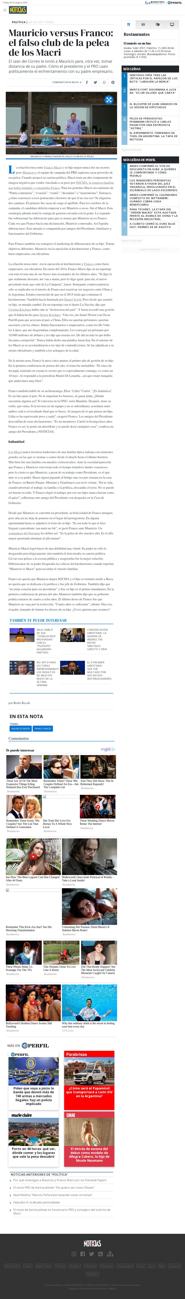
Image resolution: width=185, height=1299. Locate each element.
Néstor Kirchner (50, 315)
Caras (28, 1265)
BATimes (92, 1274)
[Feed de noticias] (100, 1254)
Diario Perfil (12, 1265)
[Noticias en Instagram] (74, 1254)
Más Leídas (132, 69)
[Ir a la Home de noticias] (92, 1243)
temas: (14, 724)
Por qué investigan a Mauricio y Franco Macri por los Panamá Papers (60, 1180)
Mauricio (29, 172)
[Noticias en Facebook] (82, 1254)
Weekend (90, 1265)
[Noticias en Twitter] (91, 1254)
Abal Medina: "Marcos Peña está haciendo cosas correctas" (52, 1195)
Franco (88, 264)
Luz (151, 1265)
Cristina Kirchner (19, 309)
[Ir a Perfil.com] (175, 2)
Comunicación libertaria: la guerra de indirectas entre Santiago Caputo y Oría (97, 639)
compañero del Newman (24, 533)
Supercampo (125, 1265)
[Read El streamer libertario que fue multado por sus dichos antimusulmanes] (73, 663)
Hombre (74, 1265)
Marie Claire (43, 1265)
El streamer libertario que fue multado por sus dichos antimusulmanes (99, 670)
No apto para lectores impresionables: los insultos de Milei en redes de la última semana (48, 674)
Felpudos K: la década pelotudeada (36, 1202)
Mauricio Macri (21, 728)
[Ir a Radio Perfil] (155, 2)
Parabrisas (107, 1265)
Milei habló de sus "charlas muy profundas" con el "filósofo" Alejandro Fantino (46, 641)
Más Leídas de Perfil (139, 160)
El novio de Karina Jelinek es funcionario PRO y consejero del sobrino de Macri (61, 1211)
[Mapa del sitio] (110, 1254)
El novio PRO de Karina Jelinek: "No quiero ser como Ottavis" (53, 1188)
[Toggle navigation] (6, 10)
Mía (161, 1265)
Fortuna (60, 1265)
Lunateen (174, 1265)
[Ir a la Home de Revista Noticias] (18, 10)
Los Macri (15, 452)
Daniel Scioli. (73, 299)
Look (141, 1265)
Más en (13, 1045)
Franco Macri (53, 167)
